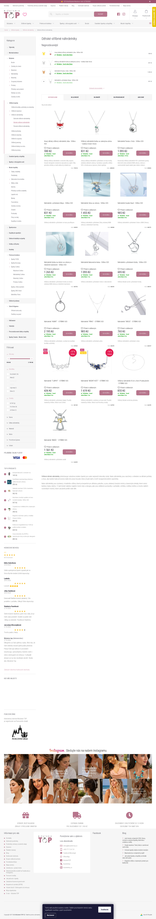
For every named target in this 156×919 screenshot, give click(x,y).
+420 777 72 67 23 (68, 849)
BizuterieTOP (67, 860)
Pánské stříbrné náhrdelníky (21, 126)
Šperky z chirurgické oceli (16, 162)
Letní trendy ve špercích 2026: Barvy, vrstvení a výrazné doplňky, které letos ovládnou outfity (133, 840)
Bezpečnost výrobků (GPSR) (14, 884)
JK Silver (13, 410)
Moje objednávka (11, 890)
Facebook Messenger (69, 853)
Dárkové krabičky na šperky (17, 238)
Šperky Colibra (15, 267)
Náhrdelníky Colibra (19, 274)
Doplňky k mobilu (16, 221)
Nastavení (50, 915)
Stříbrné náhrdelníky (17, 115)
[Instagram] (123, 14)
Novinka (13, 381)
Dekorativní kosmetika (17, 179)
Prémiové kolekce (14, 255)
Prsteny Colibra (17, 282)
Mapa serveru (127, 5)
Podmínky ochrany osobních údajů (37, 5)
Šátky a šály (14, 183)
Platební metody (63, 5)
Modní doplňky (13, 167)
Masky (13, 198)
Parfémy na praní (16, 314)
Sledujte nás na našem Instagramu (86, 750)
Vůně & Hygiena (13, 306)
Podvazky (14, 213)
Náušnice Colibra (18, 270)
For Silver (13, 406)
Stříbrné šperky (13, 103)
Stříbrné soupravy (16, 139)
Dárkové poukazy (14, 301)
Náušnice (13, 70)
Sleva (12, 391)
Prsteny (13, 85)
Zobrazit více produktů (96, 88)
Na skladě (14, 374)
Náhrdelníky (14, 74)
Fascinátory (14, 202)
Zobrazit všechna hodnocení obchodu (17, 670)
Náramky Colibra (18, 278)
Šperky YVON (15, 259)
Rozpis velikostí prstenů (99, 5)
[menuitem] (11, 23)
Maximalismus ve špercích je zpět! (134, 853)
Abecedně (141, 97)
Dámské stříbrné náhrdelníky (21, 118)
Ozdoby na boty (15, 206)
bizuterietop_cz (67, 867)
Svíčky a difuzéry (14, 244)
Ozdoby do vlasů (16, 66)
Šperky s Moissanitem (17, 287)
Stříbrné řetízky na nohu (18, 146)
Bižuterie (11, 58)
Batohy (13, 187)
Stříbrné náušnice (16, 111)
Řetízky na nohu (15, 93)
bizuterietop (66, 864)
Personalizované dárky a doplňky (19, 331)
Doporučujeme (52, 97)
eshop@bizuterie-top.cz (70, 846)
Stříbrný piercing (16, 142)
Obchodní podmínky (18, 5)
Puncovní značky (11, 875)
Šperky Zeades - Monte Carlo (17, 337)
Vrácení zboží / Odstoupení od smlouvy (17, 887)
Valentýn (11, 326)
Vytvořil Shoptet (147, 914)
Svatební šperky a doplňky (16, 156)
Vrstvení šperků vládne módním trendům (136, 850)
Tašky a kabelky (15, 171)
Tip (11, 384)
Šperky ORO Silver (16, 291)
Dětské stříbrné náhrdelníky (21, 122)
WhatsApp (66, 856)
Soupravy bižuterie (16, 81)
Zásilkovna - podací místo (14, 868)
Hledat (100, 14)
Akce (12, 377)
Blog (73, 5)
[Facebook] (118, 14)
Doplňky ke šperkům (15, 233)
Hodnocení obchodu (83, 5)
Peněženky (14, 175)
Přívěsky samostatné (17, 89)
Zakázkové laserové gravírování (15, 881)
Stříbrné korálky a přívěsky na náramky (22, 107)
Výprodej (11, 47)
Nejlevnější (74, 97)
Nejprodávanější (119, 97)
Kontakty (6, 5)
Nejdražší (97, 97)
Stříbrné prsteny (16, 150)
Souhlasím (104, 910)
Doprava (53, 5)
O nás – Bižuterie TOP (12, 893)
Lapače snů (14, 194)
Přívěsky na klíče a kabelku (19, 191)
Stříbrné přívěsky (16, 131)
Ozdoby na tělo (15, 97)
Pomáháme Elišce (114, 5)
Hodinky (11, 249)
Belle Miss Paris (15, 294)
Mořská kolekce (13, 53)
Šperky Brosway (15, 263)
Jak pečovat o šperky (12, 878)
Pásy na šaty (15, 217)
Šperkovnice (12, 227)
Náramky (13, 78)
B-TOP (12, 403)
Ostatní (13, 210)
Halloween (12, 320)
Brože (13, 62)
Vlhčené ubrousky (16, 310)
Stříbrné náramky (16, 135)
